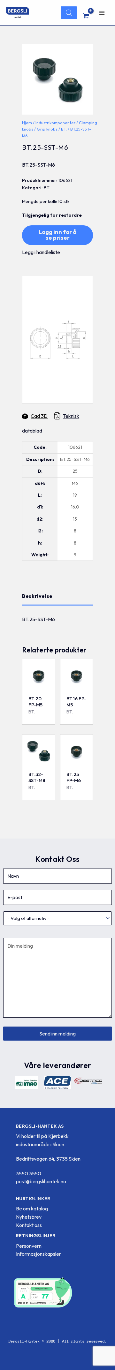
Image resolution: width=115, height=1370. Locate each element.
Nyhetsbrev (29, 1217)
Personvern (29, 1246)
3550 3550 (28, 1173)
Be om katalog (32, 1208)
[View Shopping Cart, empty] (86, 15)
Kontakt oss (29, 1225)
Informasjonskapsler (38, 1254)
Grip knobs (47, 129)
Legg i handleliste (41, 252)
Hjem (27, 122)
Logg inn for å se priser (58, 234)
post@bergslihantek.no (41, 1181)
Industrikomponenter (55, 122)
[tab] (57, 596)
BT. (64, 129)
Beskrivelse (37, 596)
